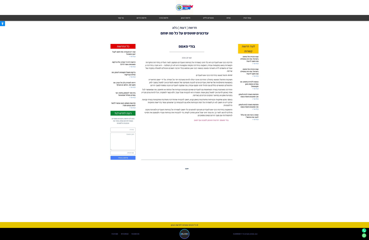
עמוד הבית (247, 18)
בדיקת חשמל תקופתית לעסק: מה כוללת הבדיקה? (123, 73)
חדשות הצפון (185, 18)
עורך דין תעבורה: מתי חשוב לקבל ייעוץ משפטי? (123, 53)
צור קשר (121, 18)
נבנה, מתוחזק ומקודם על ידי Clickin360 (245, 234)
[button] (191, 173)
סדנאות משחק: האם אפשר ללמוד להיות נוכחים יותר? (123, 104)
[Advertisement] (186, 138)
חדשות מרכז (163, 18)
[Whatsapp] (364, 235)
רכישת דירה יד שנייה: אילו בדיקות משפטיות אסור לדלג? (123, 63)
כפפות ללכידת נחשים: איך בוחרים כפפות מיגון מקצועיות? (249, 84)
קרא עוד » (255, 63)
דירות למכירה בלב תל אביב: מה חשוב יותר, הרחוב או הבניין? (124, 83)
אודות (228, 18)
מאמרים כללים (208, 18)
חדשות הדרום (141, 18)
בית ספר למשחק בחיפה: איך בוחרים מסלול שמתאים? (125, 94)
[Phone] (364, 230)
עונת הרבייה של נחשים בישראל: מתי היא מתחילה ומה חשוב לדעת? (249, 58)
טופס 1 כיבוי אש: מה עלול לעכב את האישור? (249, 116)
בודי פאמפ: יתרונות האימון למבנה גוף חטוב (211, 120)
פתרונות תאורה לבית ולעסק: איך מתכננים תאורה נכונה (248, 95)
